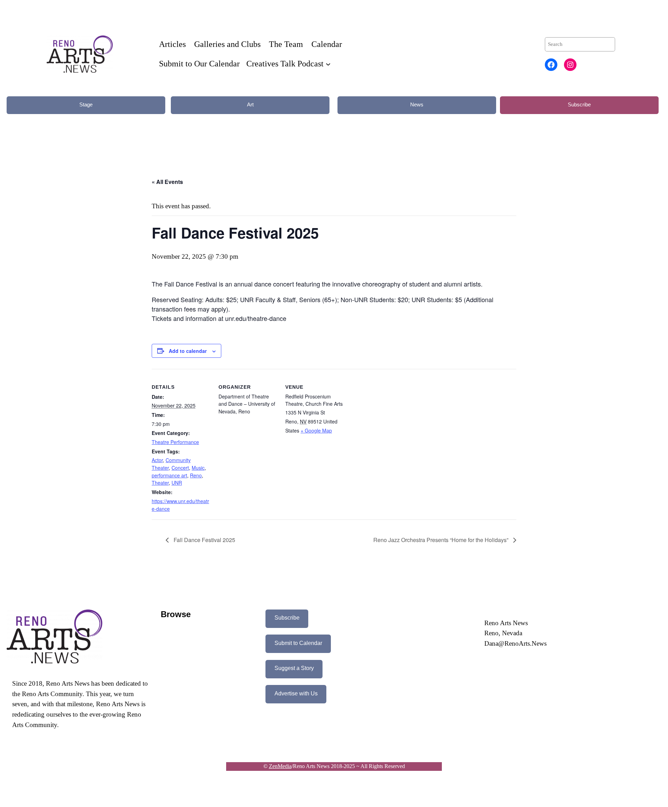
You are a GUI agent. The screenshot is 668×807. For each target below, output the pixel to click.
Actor (157, 460)
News (416, 104)
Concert (180, 467)
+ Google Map (316, 430)
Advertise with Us (296, 693)
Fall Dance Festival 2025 (203, 540)
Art (250, 104)
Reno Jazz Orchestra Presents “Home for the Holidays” (441, 540)
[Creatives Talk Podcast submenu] (328, 63)
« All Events (167, 182)
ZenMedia (280, 766)
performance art (169, 475)
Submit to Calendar (298, 643)
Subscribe (579, 104)
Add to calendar (188, 350)
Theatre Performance (175, 441)
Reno (196, 475)
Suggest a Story (294, 668)
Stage (86, 104)
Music (198, 467)
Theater (160, 482)
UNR (177, 482)
